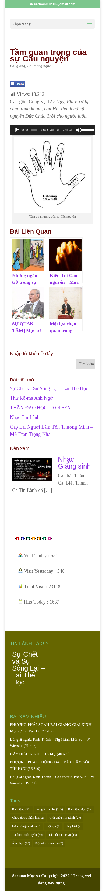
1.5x (65, 129)
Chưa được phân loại (28, 817)
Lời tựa (53, 826)
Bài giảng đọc (80, 809)
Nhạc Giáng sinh (74, 462)
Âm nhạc (21, 843)
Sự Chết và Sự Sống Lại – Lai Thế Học (49, 388)
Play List (73, 826)
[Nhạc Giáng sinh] (32, 479)
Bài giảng (17, 66)
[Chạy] (17, 130)
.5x (52, 129)
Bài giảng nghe (39, 66)
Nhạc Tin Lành (25, 417)
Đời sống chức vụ (49, 843)
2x (70, 129)
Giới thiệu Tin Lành (65, 817)
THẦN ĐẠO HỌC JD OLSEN (40, 407)
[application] (52, 130)
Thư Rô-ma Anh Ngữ (31, 398)
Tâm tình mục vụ (62, 835)
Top (100, 886)
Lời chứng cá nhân (26, 826)
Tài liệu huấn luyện (27, 835)
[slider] (86, 129)
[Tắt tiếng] (79, 130)
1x (58, 129)
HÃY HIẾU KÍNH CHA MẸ (33, 754)
